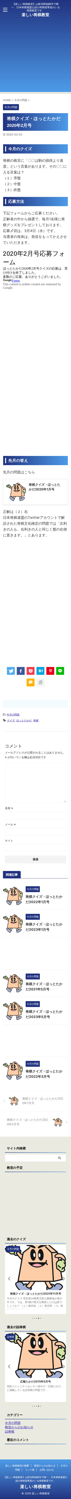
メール (10, 824)
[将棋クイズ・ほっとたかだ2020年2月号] (40, 671)
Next (62, 1278)
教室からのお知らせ (44, 1465)
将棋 (35, 720)
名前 (9, 808)
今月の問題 (13, 714)
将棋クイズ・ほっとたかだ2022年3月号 (35, 1293)
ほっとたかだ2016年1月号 (35, 1381)
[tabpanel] (35, 1279)
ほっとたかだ (24, 720)
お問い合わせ (47, 1469)
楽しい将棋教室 (35, 14)
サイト (9, 840)
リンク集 (30, 1469)
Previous (8, 1278)
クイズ (11, 720)
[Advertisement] (35, 57)
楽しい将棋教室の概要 (17, 1465)
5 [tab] (40, 1318)
